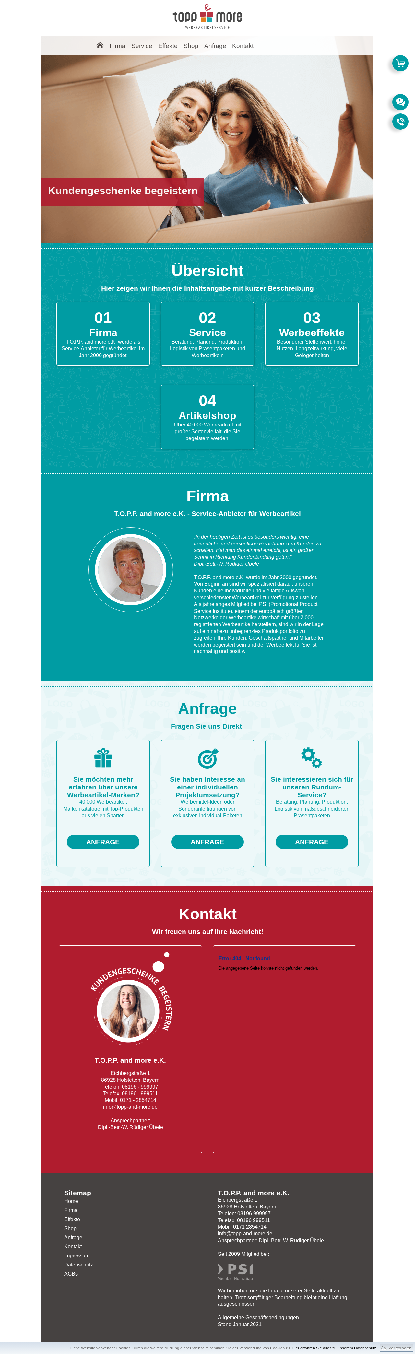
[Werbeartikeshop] (400, 63)
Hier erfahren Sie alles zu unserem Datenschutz (334, 1348)
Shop (70, 1228)
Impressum (76, 1255)
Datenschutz (78, 1264)
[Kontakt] (400, 121)
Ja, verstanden (396, 1347)
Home (71, 1201)
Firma (70, 1210)
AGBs (71, 1274)
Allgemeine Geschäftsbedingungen (258, 1317)
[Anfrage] (400, 102)
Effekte (72, 1219)
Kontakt (73, 1246)
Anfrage (73, 1237)
